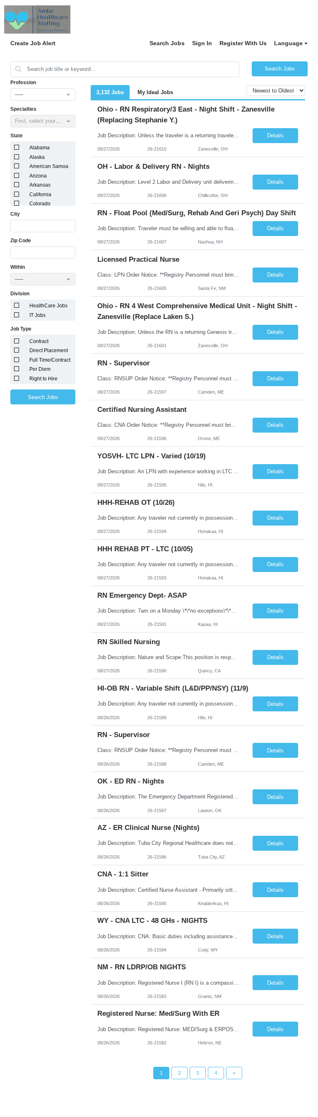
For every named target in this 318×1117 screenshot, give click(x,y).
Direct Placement (48, 350)
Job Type (20, 329)
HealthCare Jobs (48, 306)
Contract (38, 341)
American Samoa (48, 166)
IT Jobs (37, 315)
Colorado (40, 204)
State (16, 136)
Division (19, 294)
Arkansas (40, 185)
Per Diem (40, 369)
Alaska (37, 157)
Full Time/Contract (49, 360)
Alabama (39, 148)
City (15, 214)
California (40, 194)
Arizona (38, 176)
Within (17, 267)
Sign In (202, 43)
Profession (23, 82)
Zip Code (20, 240)
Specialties (23, 109)
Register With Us (243, 43)
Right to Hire (43, 379)
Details (275, 135)
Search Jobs (167, 43)
